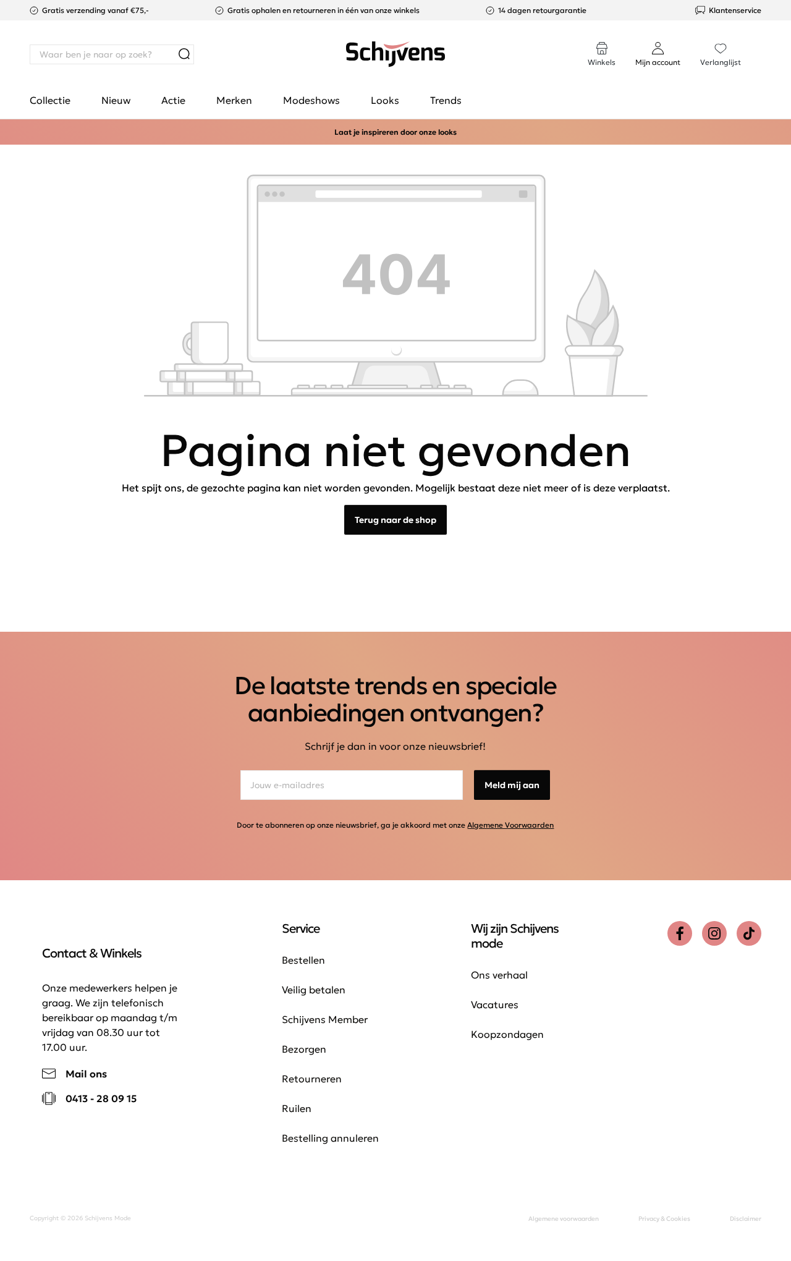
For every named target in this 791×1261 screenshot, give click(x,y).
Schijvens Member (325, 1019)
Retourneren (312, 1078)
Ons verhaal (499, 975)
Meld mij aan (511, 785)
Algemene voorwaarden (563, 1219)
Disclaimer (745, 1219)
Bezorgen (304, 1049)
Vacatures (494, 1004)
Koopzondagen (507, 1034)
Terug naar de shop (395, 519)
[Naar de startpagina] (395, 54)
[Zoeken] (184, 54)
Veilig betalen (313, 989)
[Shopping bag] (760, 42)
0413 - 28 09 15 (101, 1098)
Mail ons (86, 1074)
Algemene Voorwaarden (510, 825)
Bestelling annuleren (330, 1138)
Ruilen (296, 1108)
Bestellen (303, 960)
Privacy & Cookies (664, 1219)
